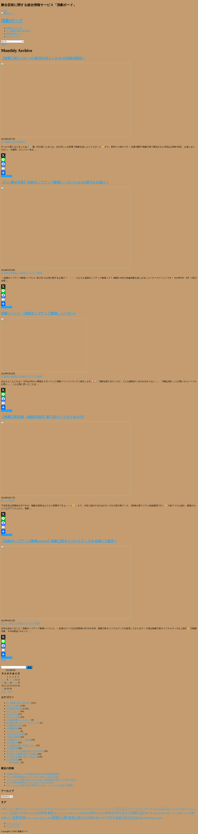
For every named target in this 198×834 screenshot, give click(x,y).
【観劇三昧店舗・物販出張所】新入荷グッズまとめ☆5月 (42, 417)
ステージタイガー (135, 809)
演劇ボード (12, 20)
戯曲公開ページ (14, 34)
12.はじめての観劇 (15, 734)
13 (2, 682)
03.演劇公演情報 (9, 273)
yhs (25, 809)
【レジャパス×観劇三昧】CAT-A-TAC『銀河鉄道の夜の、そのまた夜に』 (41, 779)
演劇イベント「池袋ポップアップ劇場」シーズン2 (38, 313)
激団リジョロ (30, 818)
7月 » (10, 691)
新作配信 (116, 812)
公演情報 (41, 812)
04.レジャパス (13, 711)
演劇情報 (19, 817)
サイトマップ (12, 36)
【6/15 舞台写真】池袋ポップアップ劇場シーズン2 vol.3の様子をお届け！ (55, 182)
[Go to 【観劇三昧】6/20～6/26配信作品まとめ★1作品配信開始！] (65, 136)
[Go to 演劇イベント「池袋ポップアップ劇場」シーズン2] (43, 371)
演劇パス (6, 817)
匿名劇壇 (99, 813)
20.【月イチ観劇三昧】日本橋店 (21, 754)
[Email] (99, 168)
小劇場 (107, 812)
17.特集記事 (12, 748)
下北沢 (13, 812)
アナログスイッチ (77, 809)
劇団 (50, 812)
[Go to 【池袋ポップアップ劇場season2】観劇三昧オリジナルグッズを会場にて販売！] (65, 618)
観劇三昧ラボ (78, 817)
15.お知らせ (12, 742)
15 (8, 682)
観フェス (43, 818)
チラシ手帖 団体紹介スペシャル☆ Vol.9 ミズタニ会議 (32, 777)
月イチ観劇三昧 (133, 812)
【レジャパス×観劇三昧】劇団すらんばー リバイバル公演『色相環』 (40, 785)
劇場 (92, 812)
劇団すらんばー (74, 813)
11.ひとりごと (13, 731)
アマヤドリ (89, 809)
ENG (21, 809)
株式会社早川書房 (159, 813)
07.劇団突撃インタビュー (18, 720)
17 (13, 682)
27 (2, 688)
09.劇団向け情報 (14, 725)
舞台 (37, 818)
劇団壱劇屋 (85, 813)
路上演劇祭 (158, 818)
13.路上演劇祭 (13, 737)
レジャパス (162, 808)
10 (13, 680)
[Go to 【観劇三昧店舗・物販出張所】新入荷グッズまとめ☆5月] (65, 495)
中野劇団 (32, 813)
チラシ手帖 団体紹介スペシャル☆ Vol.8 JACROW (30, 782)
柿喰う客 (148, 813)
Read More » (6, 176)
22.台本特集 (12, 759)
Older (3, 660)
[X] (99, 155)
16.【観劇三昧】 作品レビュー (21, 745)
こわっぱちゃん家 (32, 809)
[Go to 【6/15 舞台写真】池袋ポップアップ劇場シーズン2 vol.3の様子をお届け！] (65, 267)
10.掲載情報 (12, 728)
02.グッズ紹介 (8, 500)
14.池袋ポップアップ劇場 (30, 273)
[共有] (99, 173)
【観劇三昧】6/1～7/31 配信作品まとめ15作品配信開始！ (33, 774)
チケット (148, 808)
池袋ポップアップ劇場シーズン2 (177, 813)
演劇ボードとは (14, 28)
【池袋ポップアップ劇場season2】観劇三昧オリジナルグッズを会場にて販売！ (59, 541)
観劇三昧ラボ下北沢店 (101, 817)
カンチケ (105, 809)
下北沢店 (23, 812)
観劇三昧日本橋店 (146, 818)
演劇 (191, 812)
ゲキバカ (112, 809)
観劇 (49, 818)
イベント (97, 809)
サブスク (121, 808)
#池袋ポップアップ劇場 (10, 809)
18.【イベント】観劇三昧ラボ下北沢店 (25, 751)
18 (16, 682)
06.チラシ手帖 (13, 717)
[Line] (99, 160)
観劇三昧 (60, 817)
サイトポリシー (14, 823)
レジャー (175, 808)
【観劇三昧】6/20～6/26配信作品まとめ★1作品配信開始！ (43, 58)
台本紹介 (16, 762)
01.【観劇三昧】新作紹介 (18, 31)
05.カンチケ (12, 714)
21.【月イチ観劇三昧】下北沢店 (21, 757)
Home (3, 44)
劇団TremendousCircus (61, 813)
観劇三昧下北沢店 (127, 817)
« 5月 (3, 691)
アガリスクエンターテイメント (54, 809)
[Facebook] (99, 164)
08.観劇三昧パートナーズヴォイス (22, 723)
